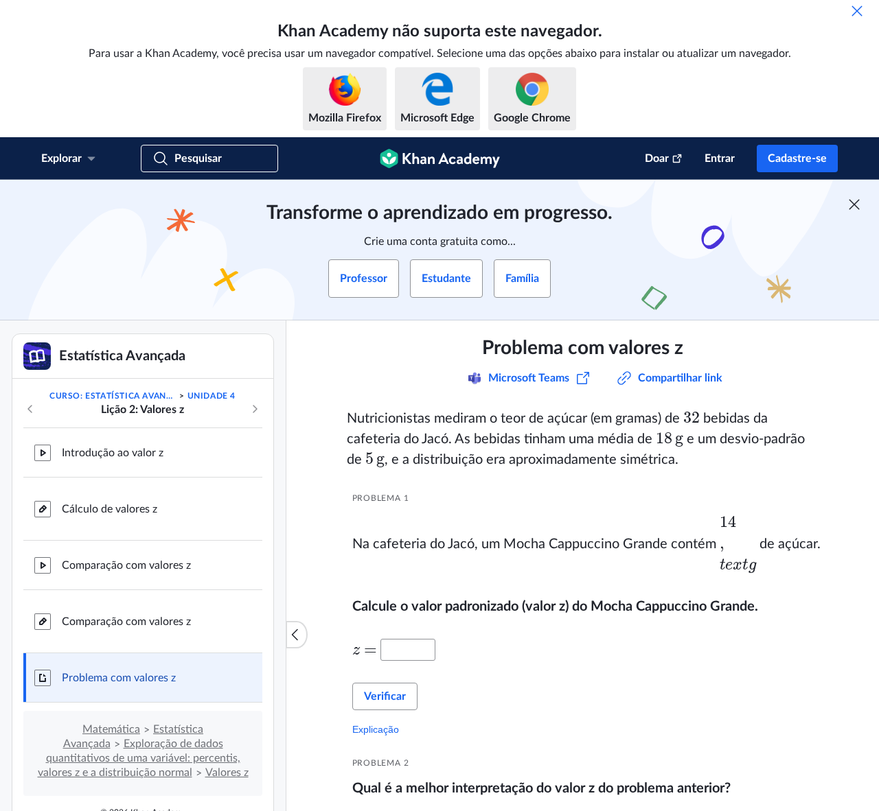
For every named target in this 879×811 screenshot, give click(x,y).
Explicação (375, 729)
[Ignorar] (857, 11)
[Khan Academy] (440, 158)
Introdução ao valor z (112, 452)
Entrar (720, 158)
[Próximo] (255, 409)
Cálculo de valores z (109, 509)
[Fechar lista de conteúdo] (297, 634)
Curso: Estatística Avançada (113, 396)
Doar (657, 158)
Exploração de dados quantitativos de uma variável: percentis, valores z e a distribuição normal (139, 758)
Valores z (227, 772)
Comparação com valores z (126, 565)
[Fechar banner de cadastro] (854, 204)
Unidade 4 (211, 396)
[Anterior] (30, 409)
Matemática (111, 729)
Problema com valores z (119, 677)
